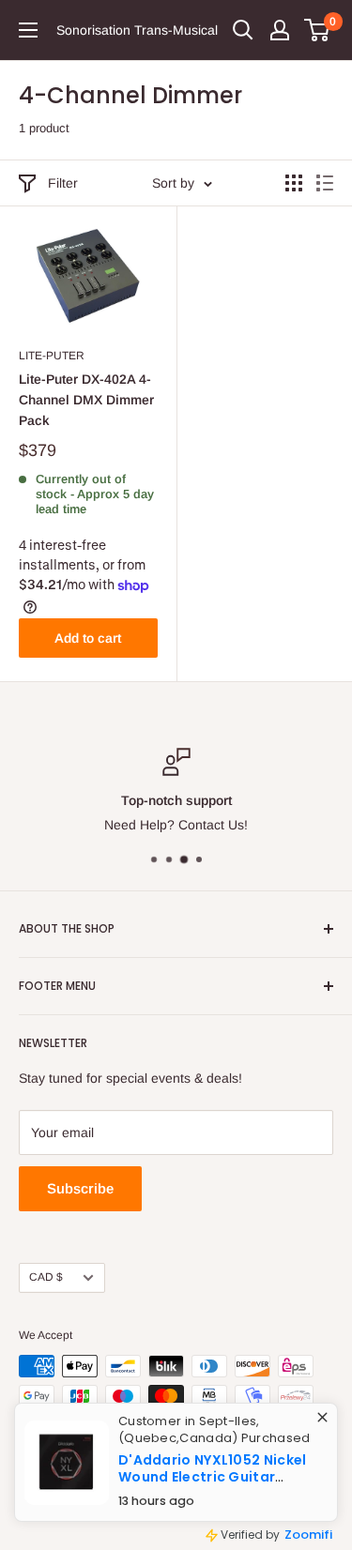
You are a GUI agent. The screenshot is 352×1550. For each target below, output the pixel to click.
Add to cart (87, 638)
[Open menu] (28, 30)
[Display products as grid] (293, 183)
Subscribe (80, 1188)
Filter (63, 182)
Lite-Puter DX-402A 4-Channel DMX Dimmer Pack (86, 399)
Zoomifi (298, 1528)
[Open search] (243, 30)
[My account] (279, 30)
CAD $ (46, 1277)
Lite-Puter (51, 355)
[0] (317, 30)
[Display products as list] (324, 183)
